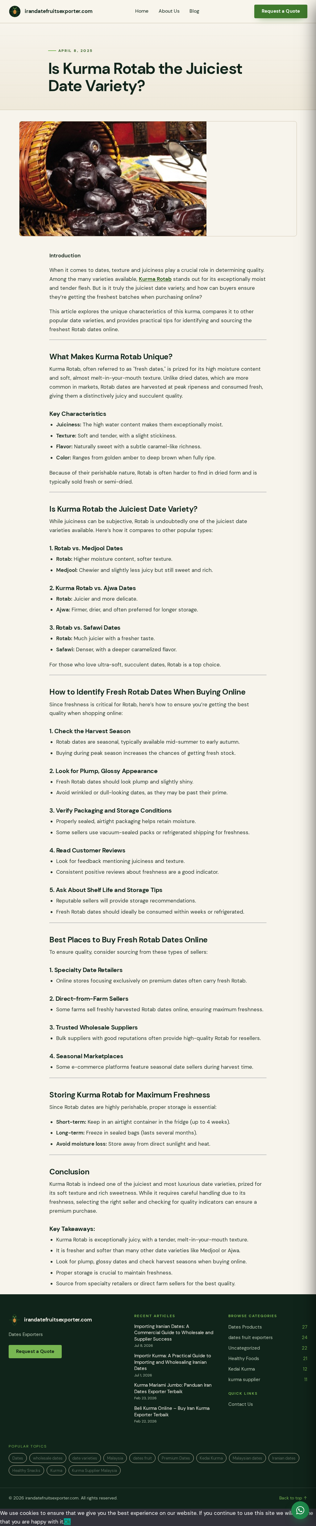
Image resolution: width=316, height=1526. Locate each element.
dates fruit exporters (267, 1337)
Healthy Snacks (26, 1470)
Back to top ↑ (293, 1498)
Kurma (56, 1470)
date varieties (84, 1458)
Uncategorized (267, 1348)
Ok (67, 1521)
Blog (194, 11)
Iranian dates (284, 1458)
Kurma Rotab (155, 279)
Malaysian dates (247, 1458)
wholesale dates (48, 1458)
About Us (169, 11)
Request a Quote (281, 11)
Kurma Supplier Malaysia (94, 1470)
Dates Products (267, 1327)
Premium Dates (176, 1458)
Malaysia (115, 1458)
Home (141, 11)
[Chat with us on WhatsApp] (300, 1510)
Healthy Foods (267, 1358)
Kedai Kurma (267, 1369)
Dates (17, 1458)
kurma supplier (267, 1379)
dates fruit (142, 1458)
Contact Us (240, 1404)
